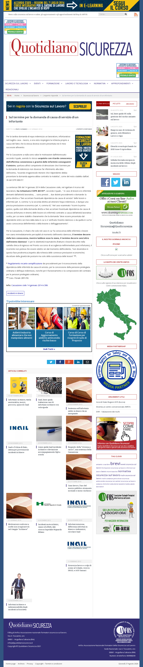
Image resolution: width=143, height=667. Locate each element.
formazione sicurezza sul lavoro (114, 468)
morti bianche (112, 471)
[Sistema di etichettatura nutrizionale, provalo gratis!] (15, 32)
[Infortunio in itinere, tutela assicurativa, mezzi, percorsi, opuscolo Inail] (19, 385)
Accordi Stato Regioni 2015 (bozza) (110, 402)
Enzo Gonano (21, 129)
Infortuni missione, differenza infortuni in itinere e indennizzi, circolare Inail (77, 528)
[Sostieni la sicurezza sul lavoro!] (116, 449)
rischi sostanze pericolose (112, 478)
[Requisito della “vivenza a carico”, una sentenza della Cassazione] (79, 428)
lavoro (103, 471)
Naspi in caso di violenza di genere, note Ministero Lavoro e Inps (123, 133)
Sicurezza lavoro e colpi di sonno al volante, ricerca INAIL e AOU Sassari (79, 568)
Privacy (30, 663)
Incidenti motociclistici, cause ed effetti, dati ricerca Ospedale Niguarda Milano (50, 528)
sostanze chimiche (102, 484)
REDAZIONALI (12, 89)
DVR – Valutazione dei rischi (108, 411)
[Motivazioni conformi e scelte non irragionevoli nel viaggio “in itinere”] (19, 505)
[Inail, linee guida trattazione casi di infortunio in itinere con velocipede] (49, 385)
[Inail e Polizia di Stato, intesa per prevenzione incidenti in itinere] (19, 428)
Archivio (130, 104)
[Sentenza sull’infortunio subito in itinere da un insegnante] (79, 390)
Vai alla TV (116, 232)
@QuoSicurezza (122, 226)
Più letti (116, 103)
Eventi (37, 83)
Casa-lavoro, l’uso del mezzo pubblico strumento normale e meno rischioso (80, 488)
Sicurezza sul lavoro (16, 83)
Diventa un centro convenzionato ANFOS (113, 407)
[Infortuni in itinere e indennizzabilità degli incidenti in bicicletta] (19, 586)
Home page (11, 663)
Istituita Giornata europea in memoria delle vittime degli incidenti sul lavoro (123, 163)
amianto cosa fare (103, 464)
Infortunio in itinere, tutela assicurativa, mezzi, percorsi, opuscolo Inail (19, 402)
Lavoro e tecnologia (76, 83)
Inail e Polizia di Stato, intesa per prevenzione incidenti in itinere (18, 449)
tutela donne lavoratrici (117, 484)
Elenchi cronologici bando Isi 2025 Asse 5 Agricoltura (123, 147)
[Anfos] (116, 533)
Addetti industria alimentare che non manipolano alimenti (21, 335)
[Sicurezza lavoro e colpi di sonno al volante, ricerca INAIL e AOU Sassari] (79, 547)
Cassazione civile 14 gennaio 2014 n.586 (29, 285)
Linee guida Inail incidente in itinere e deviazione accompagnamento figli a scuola (49, 451)
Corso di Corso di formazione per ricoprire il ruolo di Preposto (77, 336)
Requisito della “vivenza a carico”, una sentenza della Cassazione (79, 449)
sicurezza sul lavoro (128, 481)
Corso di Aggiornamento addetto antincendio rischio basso (49, 336)
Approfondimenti (120, 83)
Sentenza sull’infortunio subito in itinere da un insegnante (78, 411)
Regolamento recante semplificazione (25, 263)
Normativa (99, 83)
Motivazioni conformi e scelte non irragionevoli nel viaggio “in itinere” (18, 526)
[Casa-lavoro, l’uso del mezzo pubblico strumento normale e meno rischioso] (79, 467)
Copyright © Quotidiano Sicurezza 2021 (24, 646)
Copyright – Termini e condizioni (48, 663)
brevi (115, 463)
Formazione (53, 83)
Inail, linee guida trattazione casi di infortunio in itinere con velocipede (48, 403)
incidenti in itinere (15, 293)
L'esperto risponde (84, 129)
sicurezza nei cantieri (113, 481)
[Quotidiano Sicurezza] (71, 48)
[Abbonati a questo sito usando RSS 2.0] (136, 14)
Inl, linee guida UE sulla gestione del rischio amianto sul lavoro (123, 116)
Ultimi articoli (103, 103)
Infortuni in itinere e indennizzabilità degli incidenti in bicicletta (17, 607)
